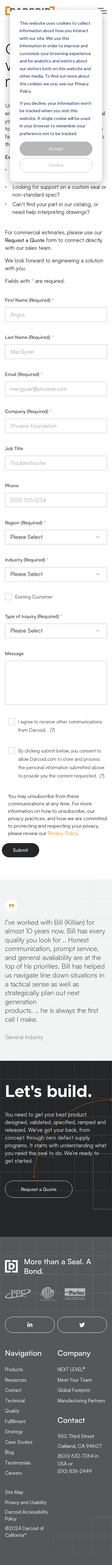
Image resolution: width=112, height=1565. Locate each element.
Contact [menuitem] (13, 1390)
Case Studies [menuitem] (19, 1442)
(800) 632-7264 (76, 1456)
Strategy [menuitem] (14, 1432)
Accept (56, 148)
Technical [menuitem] (15, 1401)
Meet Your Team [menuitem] (75, 1380)
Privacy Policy (63, 833)
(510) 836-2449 (75, 1471)
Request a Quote (24, 240)
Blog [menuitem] (9, 1452)
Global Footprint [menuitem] (74, 1390)
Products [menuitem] (14, 1369)
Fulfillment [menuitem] (15, 1421)
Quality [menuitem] (12, 1411)
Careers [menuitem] (13, 1473)
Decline (56, 165)
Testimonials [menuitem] (18, 1463)
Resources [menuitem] (15, 1380)
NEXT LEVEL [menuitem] (71, 1369)
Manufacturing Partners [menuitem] (81, 1401)
